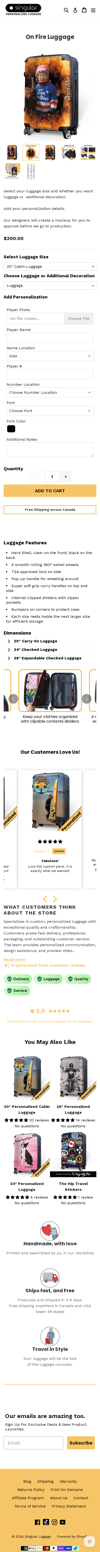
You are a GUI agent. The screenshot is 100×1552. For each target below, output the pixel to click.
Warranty (68, 1481)
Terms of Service (30, 1506)
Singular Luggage (38, 1536)
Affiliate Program (28, 1498)
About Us (58, 1498)
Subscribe (80, 1443)
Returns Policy (30, 1489)
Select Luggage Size (26, 256)
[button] (46, 899)
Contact (81, 1498)
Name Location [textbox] (21, 348)
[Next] (87, 699)
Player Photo (18, 309)
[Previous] (13, 699)
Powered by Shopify (72, 1536)
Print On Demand (66, 1489)
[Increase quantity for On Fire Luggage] (65, 476)
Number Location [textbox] (23, 384)
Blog (27, 1481)
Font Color (16, 421)
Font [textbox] (11, 402)
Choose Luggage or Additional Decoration (49, 275)
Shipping (45, 1481)
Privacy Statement (69, 1506)
